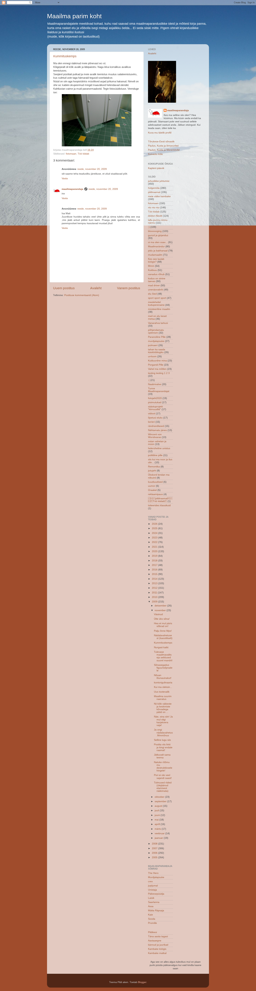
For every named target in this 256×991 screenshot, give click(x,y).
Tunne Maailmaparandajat (158, 390)
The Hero (153, 873)
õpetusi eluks (155, 417)
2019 (155, 556)
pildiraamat (154, 192)
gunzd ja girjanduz (158, 235)
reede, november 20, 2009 (92, 169)
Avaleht (96, 288)
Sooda (151, 919)
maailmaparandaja (72, 189)
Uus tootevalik (161, 691)
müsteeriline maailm (159, 309)
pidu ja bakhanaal (158, 250)
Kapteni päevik (156, 168)
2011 (155, 592)
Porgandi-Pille (155, 365)
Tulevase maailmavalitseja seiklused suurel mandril (163, 656)
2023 (155, 537)
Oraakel (152, 490)
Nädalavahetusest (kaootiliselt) (163, 636)
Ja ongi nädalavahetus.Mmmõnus (163, 732)
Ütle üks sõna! (162, 619)
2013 (155, 583)
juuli (157, 810)
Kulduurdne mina (157, 360)
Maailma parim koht (74, 16)
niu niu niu (153, 207)
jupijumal (153, 885)
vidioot (151, 413)
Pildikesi (152, 932)
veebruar (160, 833)
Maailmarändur (156, 246)
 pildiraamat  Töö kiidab (160, 500)
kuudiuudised (155, 482)
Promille (152, 923)
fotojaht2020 (155, 398)
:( (149, 380)
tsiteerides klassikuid (159, 505)
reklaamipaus (155, 494)
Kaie (150, 914)
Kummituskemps (64, 56)
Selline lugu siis (162, 740)
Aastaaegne (154, 940)
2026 (155, 524)
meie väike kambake (159, 196)
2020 (155, 551)
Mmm (151, 266)
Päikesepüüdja (156, 894)
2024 (155, 533)
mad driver (154, 285)
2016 (155, 569)
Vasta (65, 178)
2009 (155, 601)
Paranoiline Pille (157, 337)
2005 (155, 857)
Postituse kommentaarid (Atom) (81, 295)
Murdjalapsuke (156, 877)
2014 (155, 579)
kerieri (151, 422)
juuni (158, 815)
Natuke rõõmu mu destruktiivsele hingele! (163, 766)
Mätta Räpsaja (156, 910)
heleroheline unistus (159, 448)
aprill (158, 824)
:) (149, 227)
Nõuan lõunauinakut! (162, 676)
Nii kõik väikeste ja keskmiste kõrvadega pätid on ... (163, 708)
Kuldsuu (152, 270)
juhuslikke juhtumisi (158, 181)
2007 (155, 848)
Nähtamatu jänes (157, 430)
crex (150, 881)
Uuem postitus (64, 288)
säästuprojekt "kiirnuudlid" (155, 408)
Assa (150, 906)
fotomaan (71, 153)
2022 (155, 542)
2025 (155, 528)
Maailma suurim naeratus (163, 697)
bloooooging (155, 231)
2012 (155, 588)
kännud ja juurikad (158, 944)
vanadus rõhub (156, 274)
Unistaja (152, 890)
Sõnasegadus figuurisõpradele (163, 668)
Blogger (142, 982)
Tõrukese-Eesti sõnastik (161, 141)
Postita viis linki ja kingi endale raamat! (163, 747)
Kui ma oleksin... (163, 687)
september (161, 801)
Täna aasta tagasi (158, 936)
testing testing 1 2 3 (159, 373)
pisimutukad (154, 402)
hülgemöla (154, 188)
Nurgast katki (161, 647)
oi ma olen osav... (157, 242)
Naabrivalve (154, 384)
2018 (155, 560)
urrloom (152, 356)
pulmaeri (153, 345)
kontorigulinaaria (163, 682)
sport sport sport (157, 298)
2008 (155, 843)
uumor (151, 486)
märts (158, 829)
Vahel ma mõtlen (157, 369)
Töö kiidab (83, 153)
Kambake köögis (157, 949)
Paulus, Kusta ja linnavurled (163, 145)
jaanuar (159, 838)
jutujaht (152, 470)
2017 (155, 565)
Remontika (154, 466)
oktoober (160, 797)
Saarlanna (153, 902)
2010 (155, 597)
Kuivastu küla (155, 154)
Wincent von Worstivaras (155, 436)
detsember (161, 605)
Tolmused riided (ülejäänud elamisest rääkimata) (163, 786)
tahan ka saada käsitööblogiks (156, 351)
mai (157, 819)
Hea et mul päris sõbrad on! (163, 624)
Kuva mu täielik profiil (159, 132)
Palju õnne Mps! (163, 631)
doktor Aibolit (155, 216)
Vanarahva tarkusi (158, 323)
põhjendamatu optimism (156, 331)
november (160, 610)
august (159, 806)
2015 (155, 574)
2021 (155, 547)
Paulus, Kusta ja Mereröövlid (164, 150)
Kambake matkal (157, 953)
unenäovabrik (155, 289)
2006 (155, 853)
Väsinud (158, 614)
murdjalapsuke (156, 341)
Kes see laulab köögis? (156, 260)
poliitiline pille (155, 455)
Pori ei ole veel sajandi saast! (163, 776)
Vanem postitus (128, 288)
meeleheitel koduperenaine (156, 303)
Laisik (151, 898)
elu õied (152, 294)
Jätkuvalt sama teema (162, 756)
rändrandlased (156, 426)
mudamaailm (155, 255)
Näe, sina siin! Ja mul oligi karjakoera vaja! (163, 721)
